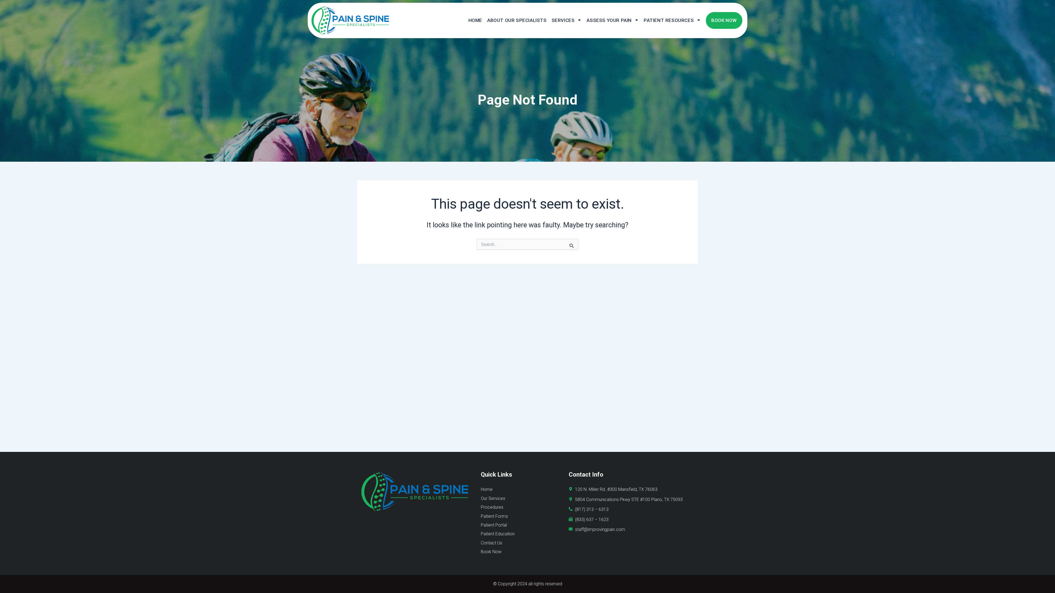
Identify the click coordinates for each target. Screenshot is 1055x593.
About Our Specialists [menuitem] (517, 20)
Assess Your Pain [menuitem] (609, 20)
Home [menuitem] (475, 20)
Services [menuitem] (563, 20)
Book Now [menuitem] (724, 20)
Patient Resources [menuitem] (669, 20)
